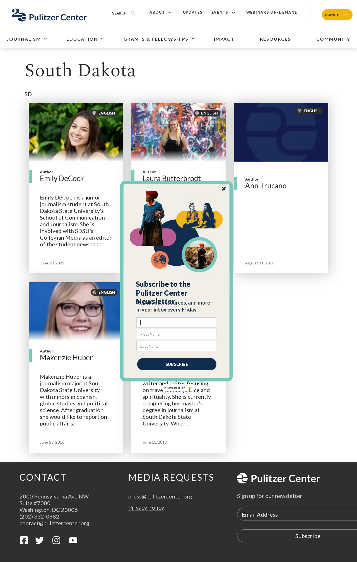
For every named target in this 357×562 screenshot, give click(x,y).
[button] (177, 292)
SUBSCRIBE (177, 363)
